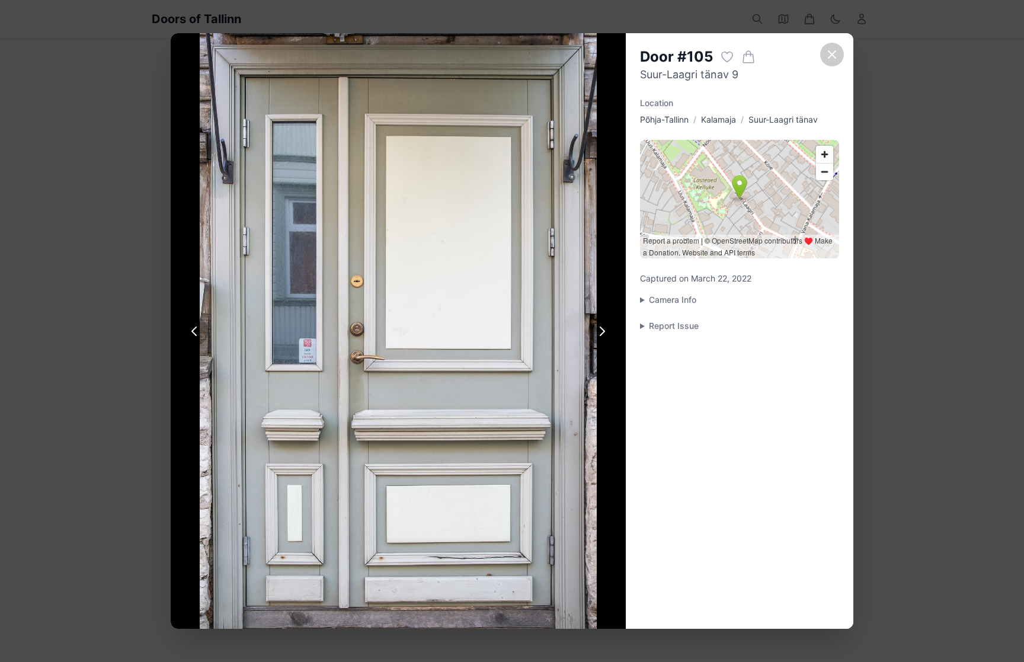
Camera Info (672, 300)
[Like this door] (727, 57)
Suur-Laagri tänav (783, 119)
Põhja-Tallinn (664, 119)
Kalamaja (718, 119)
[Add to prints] (748, 57)
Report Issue (674, 326)
